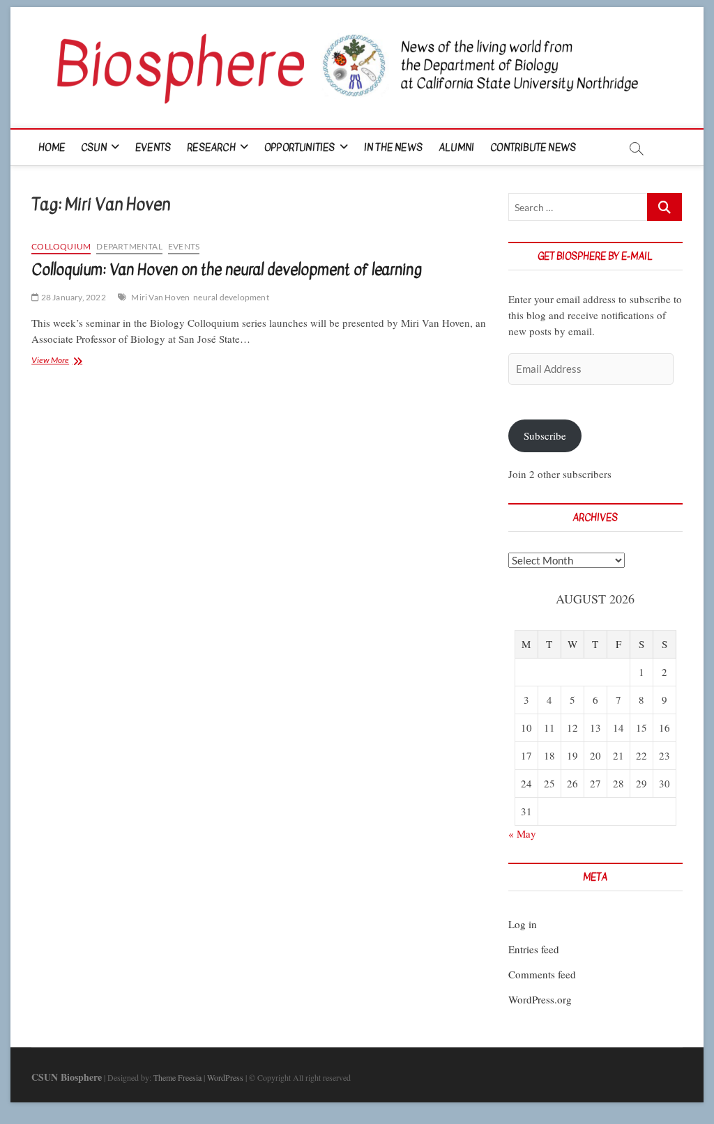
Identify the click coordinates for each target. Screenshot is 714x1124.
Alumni (456, 147)
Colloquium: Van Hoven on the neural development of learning (226, 270)
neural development (231, 297)
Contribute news (533, 147)
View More (72, 361)
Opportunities (299, 147)
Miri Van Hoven (160, 297)
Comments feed (542, 974)
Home (51, 147)
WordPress (225, 1077)
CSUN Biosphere (66, 1077)
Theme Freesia (177, 1077)
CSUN (94, 147)
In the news (393, 147)
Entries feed (533, 949)
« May (522, 833)
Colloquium (61, 246)
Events (153, 147)
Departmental (129, 246)
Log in (522, 924)
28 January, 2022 (72, 297)
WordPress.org (540, 999)
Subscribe (545, 435)
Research (211, 147)
